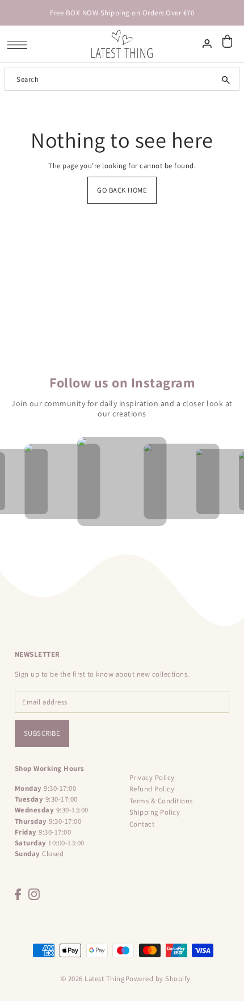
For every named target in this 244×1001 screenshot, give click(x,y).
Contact (142, 824)
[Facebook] (18, 894)
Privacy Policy (152, 777)
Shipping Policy (154, 812)
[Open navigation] (20, 44)
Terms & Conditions (161, 801)
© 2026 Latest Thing (93, 978)
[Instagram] (34, 894)
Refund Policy (152, 789)
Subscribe (42, 733)
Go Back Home (122, 190)
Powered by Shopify (158, 978)
